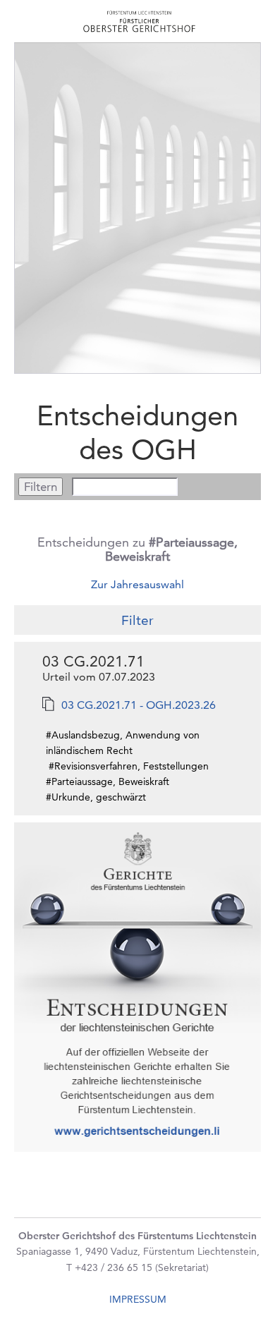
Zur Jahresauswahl (137, 584)
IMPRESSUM (137, 1299)
